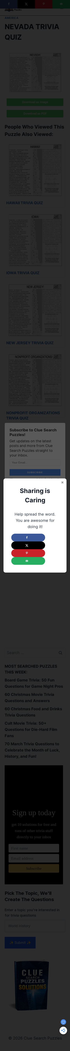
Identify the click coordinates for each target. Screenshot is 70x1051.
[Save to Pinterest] (28, 553)
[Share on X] (28, 545)
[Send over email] (28, 561)
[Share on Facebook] (28, 537)
